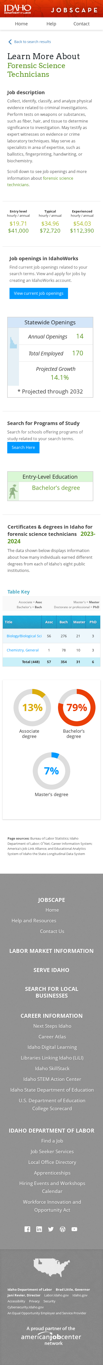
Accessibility (16, 1301)
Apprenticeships (52, 1172)
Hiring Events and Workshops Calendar (52, 1187)
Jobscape (51, 899)
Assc (49, 622)
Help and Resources (34, 920)
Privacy (34, 1301)
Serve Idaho (52, 970)
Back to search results (32, 41)
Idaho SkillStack (52, 1068)
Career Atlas (52, 1036)
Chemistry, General (23, 650)
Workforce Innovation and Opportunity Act (52, 1205)
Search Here (23, 447)
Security (50, 1301)
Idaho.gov (80, 1295)
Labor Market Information (51, 950)
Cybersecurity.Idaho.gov (26, 1307)
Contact (82, 24)
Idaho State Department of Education (52, 1089)
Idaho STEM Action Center (52, 1079)
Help (51, 24)
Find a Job (52, 1140)
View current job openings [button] (39, 293)
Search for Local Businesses (51, 992)
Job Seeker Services (52, 1151)
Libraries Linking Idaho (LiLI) (52, 1057)
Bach (64, 622)
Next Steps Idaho (52, 1026)
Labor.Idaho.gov (56, 1295)
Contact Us (52, 931)
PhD (93, 622)
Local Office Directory (52, 1162)
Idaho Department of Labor (51, 1130)
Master (79, 622)
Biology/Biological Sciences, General (23, 636)
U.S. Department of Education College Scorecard (52, 1104)
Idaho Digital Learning (52, 1047)
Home (21, 24)
